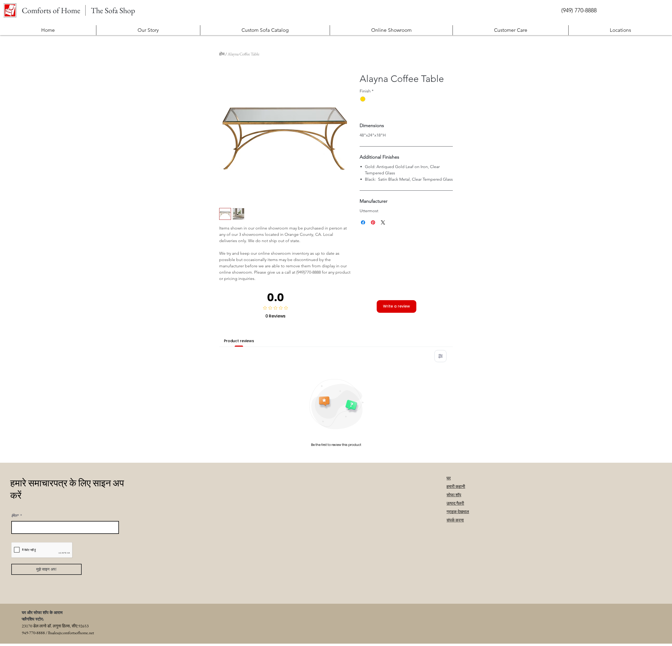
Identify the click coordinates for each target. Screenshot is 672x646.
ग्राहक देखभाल (458, 511)
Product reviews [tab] (239, 340)
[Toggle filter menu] (440, 356)
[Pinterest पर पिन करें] (373, 222)
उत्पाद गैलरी (455, 503)
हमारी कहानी (456, 486)
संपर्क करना (455, 520)
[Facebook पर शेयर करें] (363, 222)
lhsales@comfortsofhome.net (71, 632)
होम (221, 54)
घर (449, 478)
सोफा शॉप (454, 495)
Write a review (396, 306)
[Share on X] (383, 222)
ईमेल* (15, 515)
